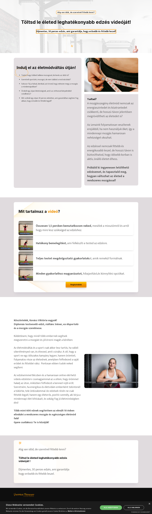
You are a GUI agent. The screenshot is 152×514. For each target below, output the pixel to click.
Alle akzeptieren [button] (111, 508)
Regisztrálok (76, 285)
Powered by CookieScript (140, 512)
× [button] (149, 504)
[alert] (76, 507)
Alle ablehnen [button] (134, 508)
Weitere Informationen (76, 511)
